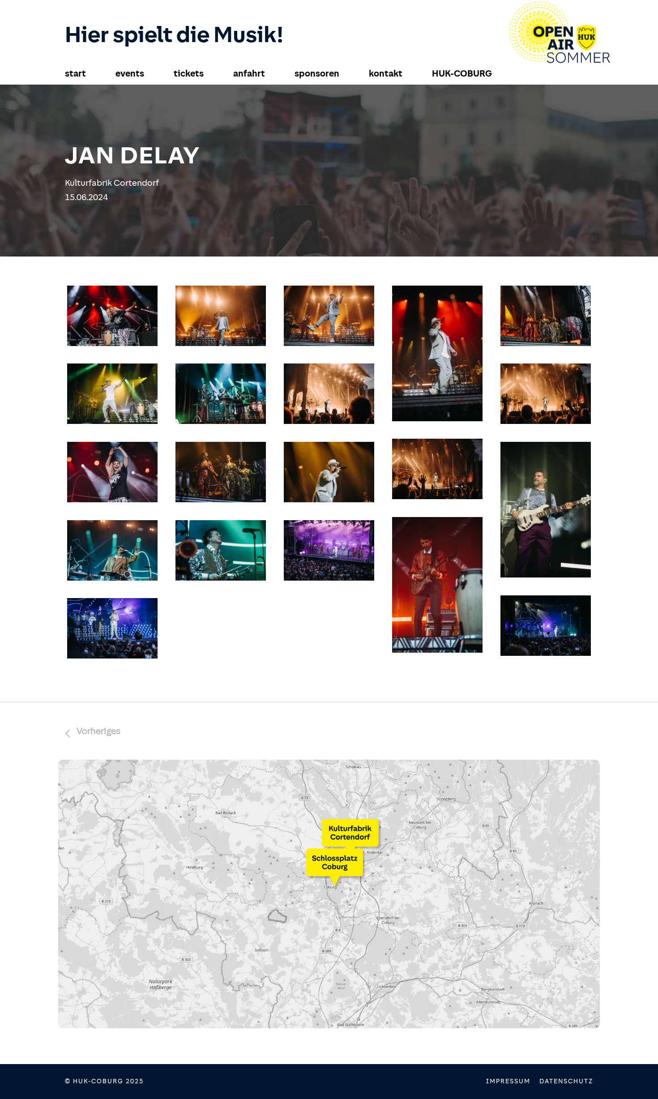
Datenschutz (566, 1081)
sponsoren (317, 73)
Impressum (508, 1081)
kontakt (385, 73)
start (75, 73)
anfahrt (249, 73)
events (129, 73)
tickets (189, 73)
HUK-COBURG (462, 73)
